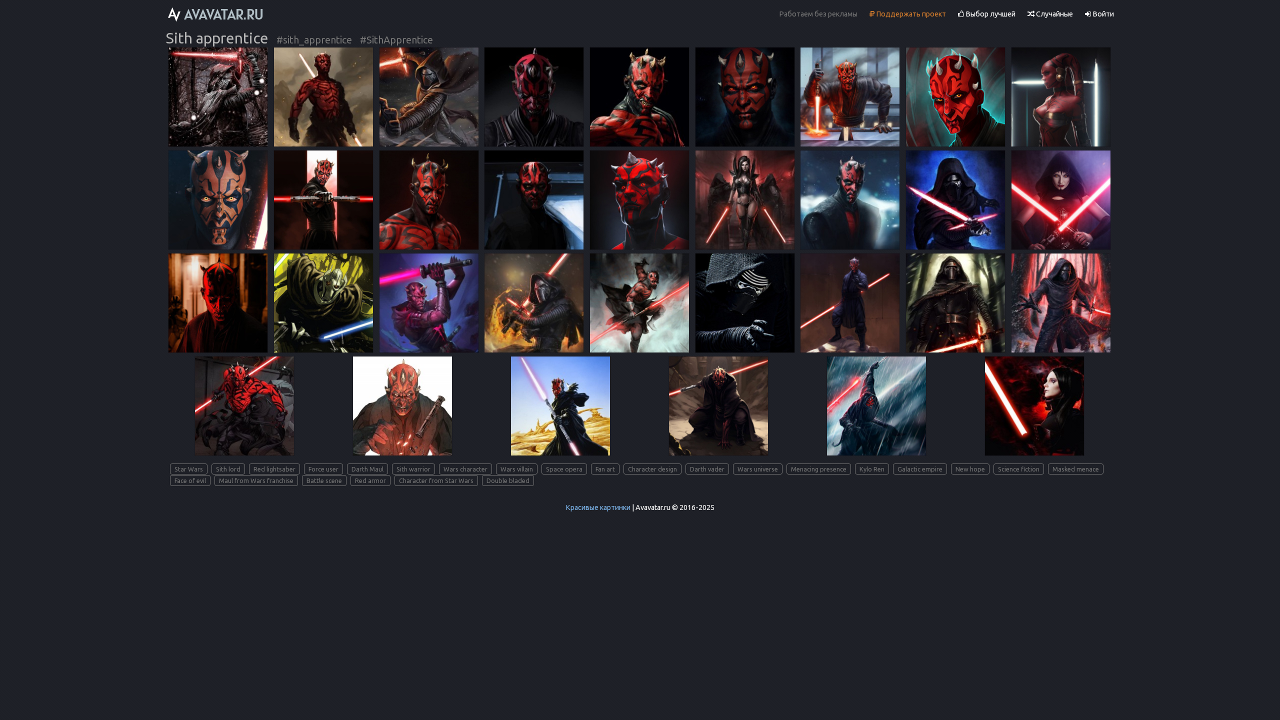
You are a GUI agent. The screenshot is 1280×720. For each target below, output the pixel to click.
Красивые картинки (598, 508)
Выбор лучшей (990, 14)
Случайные (1053, 14)
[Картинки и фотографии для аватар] (216, 14)
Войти (1102, 14)
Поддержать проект (910, 14)
